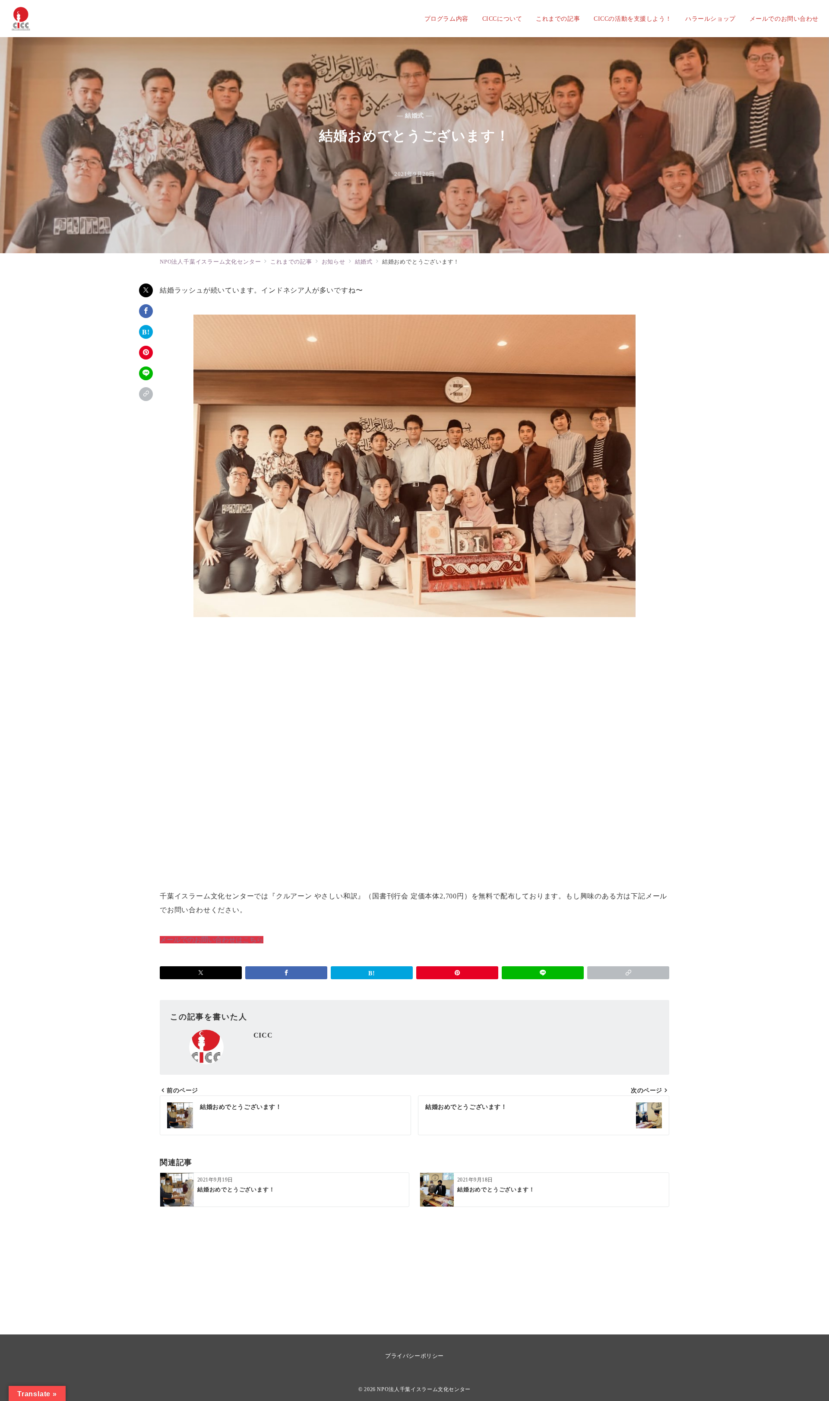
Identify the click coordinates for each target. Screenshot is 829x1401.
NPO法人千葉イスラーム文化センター (424, 1389)
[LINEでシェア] (146, 373)
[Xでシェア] (146, 290)
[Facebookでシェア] (146, 311)
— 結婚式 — (414, 115)
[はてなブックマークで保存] (146, 332)
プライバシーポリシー (414, 1356)
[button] (146, 394)
